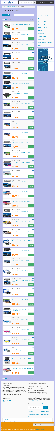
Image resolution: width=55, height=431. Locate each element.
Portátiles (40, 13)
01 (6, 19)
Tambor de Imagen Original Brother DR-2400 (22, 240)
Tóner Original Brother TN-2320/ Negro (20, 181)
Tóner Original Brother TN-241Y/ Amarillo (21, 221)
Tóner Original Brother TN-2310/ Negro (20, 73)
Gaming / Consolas (42, 27)
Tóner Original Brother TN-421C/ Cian (20, 319)
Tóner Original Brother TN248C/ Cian (20, 142)
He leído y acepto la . (38, 403)
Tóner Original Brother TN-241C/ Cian (20, 191)
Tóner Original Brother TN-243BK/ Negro (21, 103)
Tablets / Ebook (42, 36)
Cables (40, 30)
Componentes (41, 10)
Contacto (30, 411)
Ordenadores (41, 7)
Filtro (5, 15)
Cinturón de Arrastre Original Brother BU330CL (22, 93)
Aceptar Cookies (49, 424)
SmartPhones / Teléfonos (44, 16)
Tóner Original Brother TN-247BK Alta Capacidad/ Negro (23, 300)
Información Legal (45, 411)
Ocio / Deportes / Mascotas (45, 42)
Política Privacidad (32, 413)
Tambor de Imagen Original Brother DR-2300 (22, 290)
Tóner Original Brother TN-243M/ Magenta (21, 132)
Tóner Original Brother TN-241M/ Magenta (21, 201)
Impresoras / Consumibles (44, 21)
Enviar (45, 407)
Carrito (51, 2)
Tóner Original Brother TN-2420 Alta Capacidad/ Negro (22, 251)
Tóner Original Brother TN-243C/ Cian (20, 122)
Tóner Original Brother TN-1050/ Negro (20, 54)
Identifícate (44, 2)
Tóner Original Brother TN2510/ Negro (20, 63)
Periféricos (41, 33)
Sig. (11, 19)
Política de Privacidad (36, 400)
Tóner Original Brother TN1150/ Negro (20, 44)
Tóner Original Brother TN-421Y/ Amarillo (21, 339)
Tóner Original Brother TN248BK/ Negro (21, 113)
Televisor (40, 18)
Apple (39, 45)
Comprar (31, 29)
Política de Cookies (40, 429)
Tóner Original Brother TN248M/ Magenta (21, 162)
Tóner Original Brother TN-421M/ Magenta (21, 329)
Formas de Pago (45, 414)
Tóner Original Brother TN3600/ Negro (20, 260)
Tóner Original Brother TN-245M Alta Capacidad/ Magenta (23, 369)
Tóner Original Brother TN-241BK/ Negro (21, 231)
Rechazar (42, 424)
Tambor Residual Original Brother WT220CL (21, 24)
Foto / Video (41, 39)
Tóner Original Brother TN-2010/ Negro (20, 34)
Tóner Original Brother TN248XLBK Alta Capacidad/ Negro (20, 310)
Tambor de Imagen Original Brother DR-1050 (21, 172)
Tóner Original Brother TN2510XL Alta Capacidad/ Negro (23, 281)
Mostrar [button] (31, 19)
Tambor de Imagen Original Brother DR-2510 (21, 358)
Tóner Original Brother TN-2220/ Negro (20, 211)
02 (8, 19)
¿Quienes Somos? (32, 416)
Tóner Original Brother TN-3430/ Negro (20, 270)
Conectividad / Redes (43, 24)
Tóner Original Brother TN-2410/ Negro (20, 83)
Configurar (36, 424)
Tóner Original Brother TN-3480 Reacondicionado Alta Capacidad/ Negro (23, 349)
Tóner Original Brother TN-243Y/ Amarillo (21, 152)
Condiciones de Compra (33, 414)
